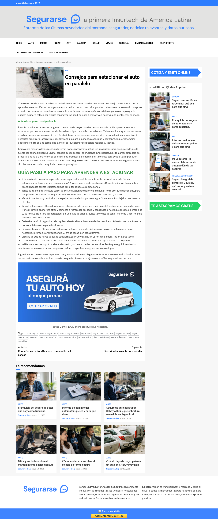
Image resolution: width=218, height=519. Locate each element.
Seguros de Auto (101, 337)
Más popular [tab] (177, 87)
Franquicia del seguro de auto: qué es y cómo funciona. (36, 386)
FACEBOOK (39, 507)
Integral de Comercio (30, 52)
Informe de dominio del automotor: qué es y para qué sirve (80, 386)
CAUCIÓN (81, 43)
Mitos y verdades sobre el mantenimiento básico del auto (36, 439)
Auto (67, 70)
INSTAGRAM (23, 507)
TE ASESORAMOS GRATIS (172, 206)
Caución (176, 97)
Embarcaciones (144, 43)
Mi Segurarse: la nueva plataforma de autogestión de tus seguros (160, 162)
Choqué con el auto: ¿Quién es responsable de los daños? (45, 351)
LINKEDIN (54, 507)
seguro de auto (123, 333)
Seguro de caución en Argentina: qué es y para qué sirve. (160, 101)
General (124, 43)
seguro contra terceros (103, 333)
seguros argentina (48, 337)
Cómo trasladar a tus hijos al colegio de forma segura (80, 439)
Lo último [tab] (157, 87)
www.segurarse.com (53, 254)
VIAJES (109, 43)
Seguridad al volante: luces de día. (123, 349)
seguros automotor (67, 337)
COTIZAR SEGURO (58, 52)
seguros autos (84, 337)
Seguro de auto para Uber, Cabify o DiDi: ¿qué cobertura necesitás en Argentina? (124, 386)
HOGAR (56, 43)
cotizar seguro (31, 333)
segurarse (85, 333)
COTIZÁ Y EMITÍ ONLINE (171, 72)
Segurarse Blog (24, 415)
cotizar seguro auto (49, 333)
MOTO (43, 43)
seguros (33, 337)
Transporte (167, 43)
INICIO (19, 43)
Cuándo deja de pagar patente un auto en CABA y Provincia (124, 439)
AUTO (31, 43)
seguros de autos (118, 337)
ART (69, 43)
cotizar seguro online (69, 333)
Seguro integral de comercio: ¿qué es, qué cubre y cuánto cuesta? (160, 182)
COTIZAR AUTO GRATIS (109, 516)
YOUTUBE (68, 507)
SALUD (96, 43)
